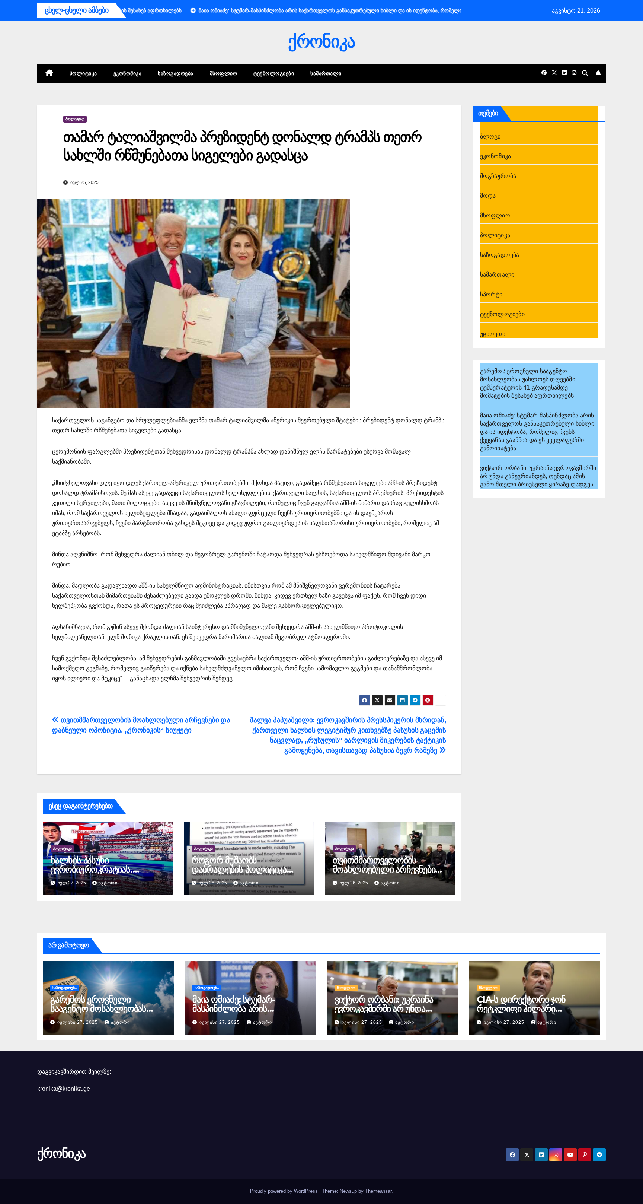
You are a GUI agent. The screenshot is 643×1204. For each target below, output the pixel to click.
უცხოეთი (492, 334)
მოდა (488, 196)
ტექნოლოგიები (273, 73)
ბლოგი (490, 136)
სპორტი (491, 294)
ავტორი (108, 883)
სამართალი (326, 73)
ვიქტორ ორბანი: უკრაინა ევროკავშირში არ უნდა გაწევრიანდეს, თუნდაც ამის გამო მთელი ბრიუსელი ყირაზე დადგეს (538, 476)
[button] (585, 73)
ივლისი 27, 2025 (78, 1022)
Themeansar (378, 1191)
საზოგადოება (175, 73)
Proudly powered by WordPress (284, 1191)
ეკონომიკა (127, 73)
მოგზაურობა (498, 176)
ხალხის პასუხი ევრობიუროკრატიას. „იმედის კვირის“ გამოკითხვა (108, 869)
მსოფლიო (223, 73)
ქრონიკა (321, 41)
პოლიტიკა (83, 73)
